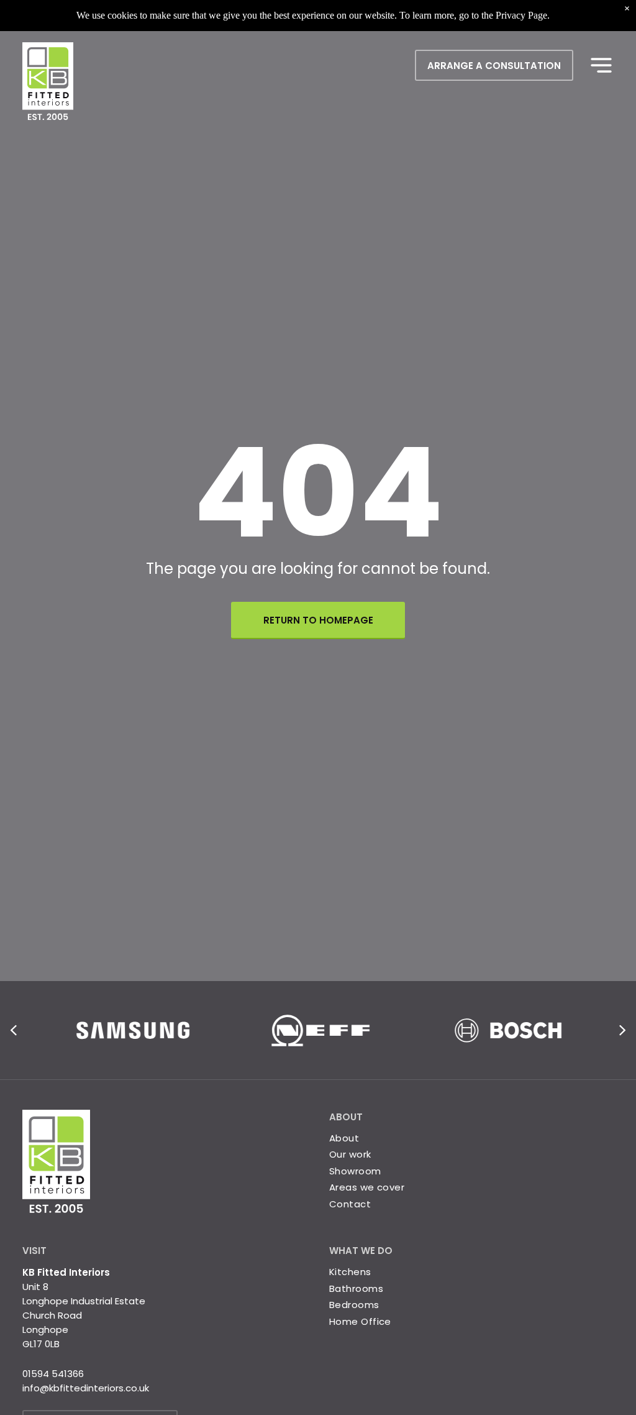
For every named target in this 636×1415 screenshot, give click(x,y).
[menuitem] (471, 1272)
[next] (622, 1029)
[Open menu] (601, 65)
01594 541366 (53, 1373)
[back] (13, 1029)
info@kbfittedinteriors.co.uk (85, 1387)
